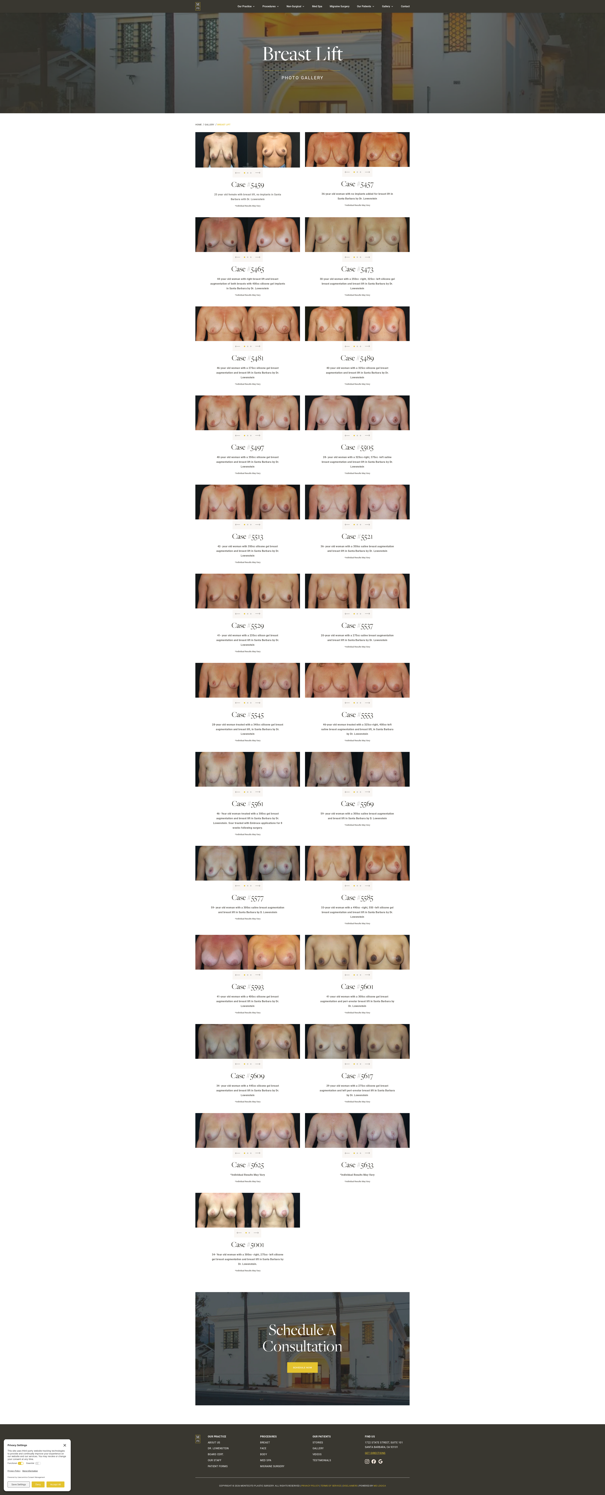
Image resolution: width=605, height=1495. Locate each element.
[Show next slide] (257, 173)
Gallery (386, 6)
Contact (405, 6)
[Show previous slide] (237, 173)
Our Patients (364, 6)
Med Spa (317, 6)
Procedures (269, 6)
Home (198, 124)
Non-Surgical (294, 6)
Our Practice (245, 6)
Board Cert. (216, 1454)
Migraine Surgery (339, 6)
